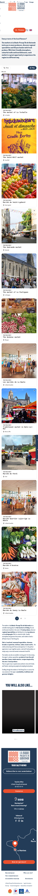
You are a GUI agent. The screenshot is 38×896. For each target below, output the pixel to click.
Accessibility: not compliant (26, 885)
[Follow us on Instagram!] (19, 820)
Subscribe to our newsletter (19, 771)
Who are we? (28, 873)
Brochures (34, 459)
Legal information (27, 883)
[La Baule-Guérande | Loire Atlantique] (16, 7)
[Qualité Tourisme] (15, 891)
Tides (34, 445)
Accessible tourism (12, 878)
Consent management (14, 885)
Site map (7, 885)
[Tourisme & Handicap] (21, 891)
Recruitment (9, 873)
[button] (30, 30)
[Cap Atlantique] (27, 891)
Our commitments (11, 876)
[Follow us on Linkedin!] (22, 820)
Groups (31, 2)
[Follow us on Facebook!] (16, 820)
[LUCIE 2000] (10, 891)
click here (21, 809)
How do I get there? (19, 862)
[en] (30, 30)
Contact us (19, 791)
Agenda (34, 454)
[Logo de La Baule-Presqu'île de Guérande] (19, 757)
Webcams (34, 449)
